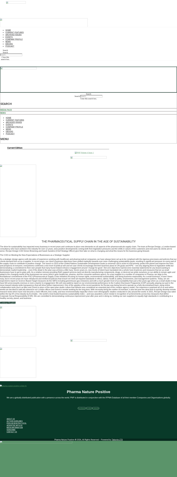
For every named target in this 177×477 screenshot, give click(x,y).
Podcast (9, 46)
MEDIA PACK (6, 110)
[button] (5, 50)
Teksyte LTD (117, 440)
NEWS (3, 113)
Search (5, 52)
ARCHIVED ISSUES (13, 35)
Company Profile (14, 39)
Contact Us (12, 432)
